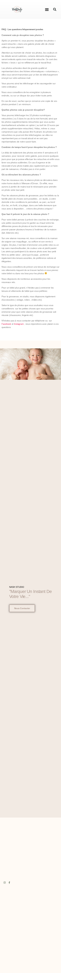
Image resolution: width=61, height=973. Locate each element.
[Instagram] (4, 882)
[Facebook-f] (9, 882)
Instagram (19, 324)
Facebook (6, 324)
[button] (47, 9)
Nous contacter (22, 608)
